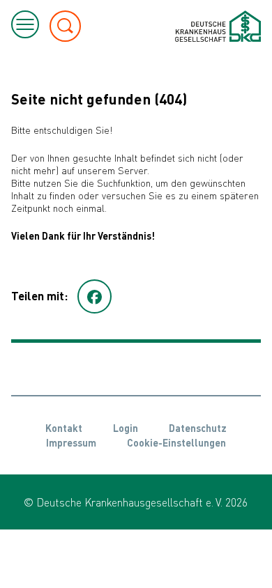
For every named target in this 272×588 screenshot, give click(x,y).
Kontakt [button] (63, 427)
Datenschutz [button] (198, 427)
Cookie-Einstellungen (176, 442)
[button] (94, 297)
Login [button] (125, 427)
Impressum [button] (71, 442)
